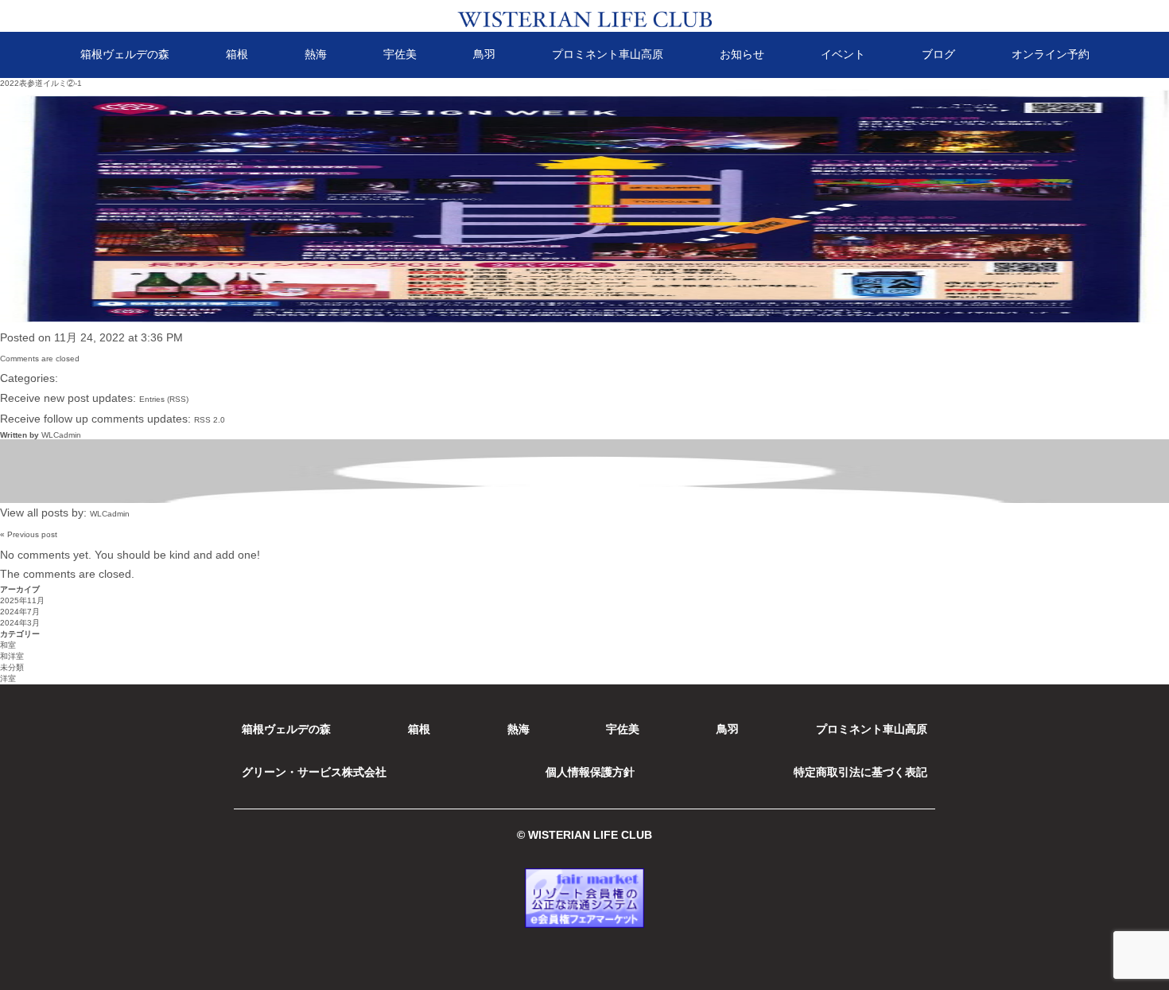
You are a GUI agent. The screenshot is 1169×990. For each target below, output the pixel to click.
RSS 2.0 (209, 419)
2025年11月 (22, 600)
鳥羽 (484, 54)
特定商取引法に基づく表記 (860, 772)
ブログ (938, 54)
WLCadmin (61, 435)
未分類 (12, 667)
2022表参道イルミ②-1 (41, 83)
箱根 (237, 54)
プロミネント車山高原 (607, 54)
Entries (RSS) (163, 399)
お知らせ (742, 54)
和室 (8, 645)
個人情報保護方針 (590, 772)
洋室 (8, 678)
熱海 (316, 54)
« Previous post (28, 534)
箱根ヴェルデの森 (124, 54)
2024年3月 (20, 622)
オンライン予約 (1050, 54)
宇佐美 (400, 54)
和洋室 (12, 656)
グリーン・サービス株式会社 (314, 772)
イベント (843, 54)
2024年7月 (20, 611)
